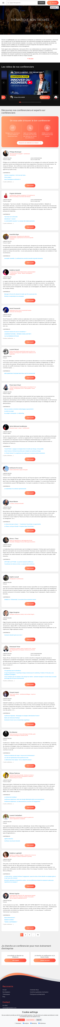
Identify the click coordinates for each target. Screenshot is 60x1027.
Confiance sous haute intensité (12, 841)
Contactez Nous (34, 989)
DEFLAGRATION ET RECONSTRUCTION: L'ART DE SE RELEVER (19, 373)
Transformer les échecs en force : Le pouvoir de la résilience (19, 564)
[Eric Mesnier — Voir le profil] (30, 749)
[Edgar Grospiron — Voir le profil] (30, 626)
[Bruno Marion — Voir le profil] (30, 516)
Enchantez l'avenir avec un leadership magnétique (16, 720)
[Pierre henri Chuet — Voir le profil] (30, 402)
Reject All (39, 1019)
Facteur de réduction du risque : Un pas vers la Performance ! (19, 755)
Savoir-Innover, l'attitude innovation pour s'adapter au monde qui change (22, 451)
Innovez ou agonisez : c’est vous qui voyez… (15, 175)
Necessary (18, 1023)
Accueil (5, 989)
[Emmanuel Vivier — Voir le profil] (30, 666)
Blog (4, 996)
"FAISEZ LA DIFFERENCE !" (10, 921)
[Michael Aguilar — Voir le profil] (30, 911)
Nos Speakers (6, 992)
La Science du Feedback (10, 797)
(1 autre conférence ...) (8, 181)
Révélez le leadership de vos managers (14, 296)
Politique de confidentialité (37, 994)
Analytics (26, 1023)
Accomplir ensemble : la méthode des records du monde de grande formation (23, 258)
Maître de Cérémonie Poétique (12, 717)
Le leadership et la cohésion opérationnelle (15, 488)
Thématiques (6, 994)
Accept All (21, 1019)
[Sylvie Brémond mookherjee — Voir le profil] (30, 443)
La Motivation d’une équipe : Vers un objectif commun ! (18, 759)
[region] (30, 86)
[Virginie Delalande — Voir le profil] (30, 210)
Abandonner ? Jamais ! (10, 218)
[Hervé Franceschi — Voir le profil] (30, 325)
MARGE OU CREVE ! (9, 919)
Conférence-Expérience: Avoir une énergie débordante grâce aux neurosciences (24, 799)
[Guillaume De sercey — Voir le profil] (30, 480)
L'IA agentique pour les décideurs (12, 670)
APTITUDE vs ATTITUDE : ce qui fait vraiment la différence (18, 561)
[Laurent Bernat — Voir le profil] (30, 364)
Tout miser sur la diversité (10, 216)
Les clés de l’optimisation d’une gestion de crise (16, 757)
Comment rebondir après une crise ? (13, 635)
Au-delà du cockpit (9, 411)
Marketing (34, 1023)
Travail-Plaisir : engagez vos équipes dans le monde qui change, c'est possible (24, 448)
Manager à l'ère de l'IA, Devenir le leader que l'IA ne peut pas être (20, 294)
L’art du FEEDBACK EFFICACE (11, 336)
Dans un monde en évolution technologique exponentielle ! (19, 409)
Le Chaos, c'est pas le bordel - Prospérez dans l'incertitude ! (19, 526)
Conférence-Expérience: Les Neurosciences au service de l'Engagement (22, 801)
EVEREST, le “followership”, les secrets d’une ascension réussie (20, 599)
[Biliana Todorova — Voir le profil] (30, 791)
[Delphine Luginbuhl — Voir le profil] (30, 870)
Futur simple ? (7, 177)
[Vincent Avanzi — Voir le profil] (30, 709)
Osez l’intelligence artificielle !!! (12, 179)
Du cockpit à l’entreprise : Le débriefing (14, 413)
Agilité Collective (8, 838)
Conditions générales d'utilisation (39, 992)
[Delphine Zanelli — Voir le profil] (30, 286)
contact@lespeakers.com (9, 1007)
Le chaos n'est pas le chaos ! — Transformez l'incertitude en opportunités (22, 524)
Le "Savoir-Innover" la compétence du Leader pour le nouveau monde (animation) (24, 453)
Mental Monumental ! (9, 917)
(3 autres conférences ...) (9, 338)
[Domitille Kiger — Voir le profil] (30, 249)
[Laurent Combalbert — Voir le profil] (30, 831)
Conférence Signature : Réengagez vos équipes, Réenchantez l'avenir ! (22, 715)
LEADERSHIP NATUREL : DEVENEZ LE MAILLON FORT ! (17, 334)
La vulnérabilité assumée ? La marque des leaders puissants (19, 221)
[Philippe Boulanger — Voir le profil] (30, 169)
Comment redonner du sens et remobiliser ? (15, 331)
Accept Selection (30, 1019)
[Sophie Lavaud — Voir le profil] (30, 590)
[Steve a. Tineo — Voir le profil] (30, 554)
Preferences (43, 1023)
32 (38, 935)
